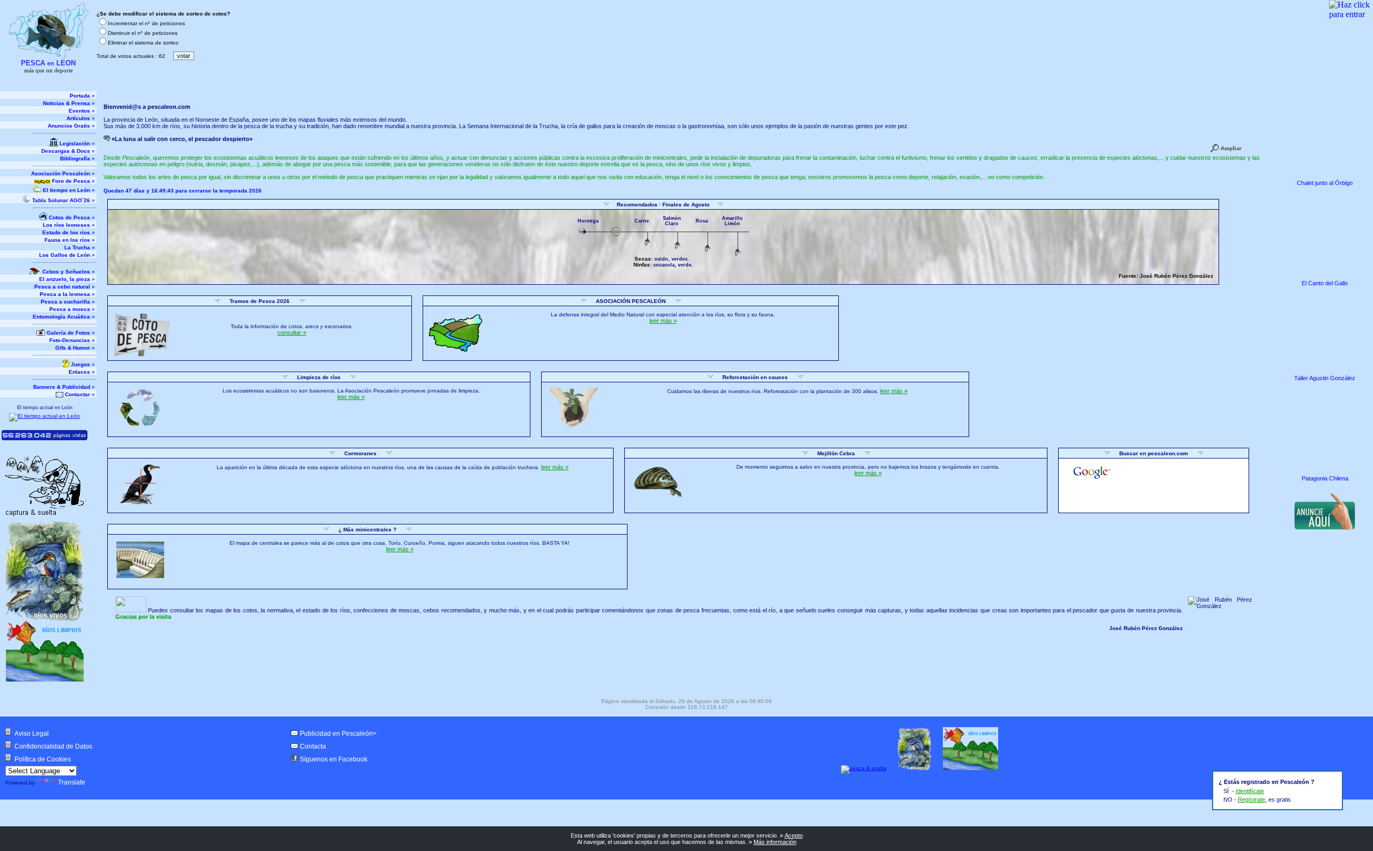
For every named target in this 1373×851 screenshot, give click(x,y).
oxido (661, 259)
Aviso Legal (31, 733)
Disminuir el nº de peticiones (143, 33)
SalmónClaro (672, 221)
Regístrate (1251, 799)
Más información (775, 842)
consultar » (291, 332)
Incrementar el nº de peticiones (146, 23)
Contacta (313, 746)
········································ (64, 133)
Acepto (794, 835)
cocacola (664, 265)
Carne (641, 221)
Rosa (702, 221)
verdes (679, 259)
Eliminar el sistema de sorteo (143, 43)
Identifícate (1250, 791)
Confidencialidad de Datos (53, 746)
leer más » (663, 320)
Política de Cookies (42, 759)
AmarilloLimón (732, 221)
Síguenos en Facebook (333, 759)
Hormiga (588, 221)
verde (684, 265)
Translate (71, 782)
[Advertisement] (1326, 605)
